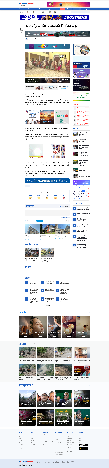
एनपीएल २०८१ (45, 435)
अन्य (53, 9)
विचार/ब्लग (21, 437)
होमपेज (20, 9)
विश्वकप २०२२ (69, 450)
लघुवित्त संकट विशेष (70, 437)
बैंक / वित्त (32, 440)
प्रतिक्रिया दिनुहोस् (65, 217)
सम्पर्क (80, 442)
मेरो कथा (56, 449)
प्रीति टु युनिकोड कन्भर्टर (59, 452)
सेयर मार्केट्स (69, 9)
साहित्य (20, 438)
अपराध (30, 12)
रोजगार (32, 438)
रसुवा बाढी (23, 12)
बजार (32, 435)
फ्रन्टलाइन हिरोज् (57, 451)
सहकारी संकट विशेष (70, 435)
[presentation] (66, 221)
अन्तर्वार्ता (20, 440)
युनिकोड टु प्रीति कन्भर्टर (59, 454)
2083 (57, 447)
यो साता (35, 344)
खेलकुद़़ (20, 442)
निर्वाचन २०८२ (69, 446)
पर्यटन (32, 437)
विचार (45, 9)
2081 (57, 439)
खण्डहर (57, 12)
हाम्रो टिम (80, 435)
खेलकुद (48, 9)
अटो (31, 442)
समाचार (24, 9)
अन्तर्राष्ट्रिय (20, 448)
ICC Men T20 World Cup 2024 (47, 437)
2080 (57, 437)
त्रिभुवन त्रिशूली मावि (37, 12)
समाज (20, 435)
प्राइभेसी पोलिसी (81, 440)
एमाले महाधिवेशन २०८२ (71, 448)
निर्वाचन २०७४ (69, 440)
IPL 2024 (44, 440)
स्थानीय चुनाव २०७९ (70, 442)
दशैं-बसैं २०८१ (69, 451)
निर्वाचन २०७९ (69, 444)
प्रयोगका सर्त (81, 437)
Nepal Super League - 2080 (47, 445)
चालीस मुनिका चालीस (58, 442)
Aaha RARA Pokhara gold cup (48, 442)
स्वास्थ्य (76, 9)
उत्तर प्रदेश (27, 185)
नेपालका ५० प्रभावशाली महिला (59, 435)
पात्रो (63, 9)
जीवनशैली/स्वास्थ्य (22, 444)
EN (80, 9)
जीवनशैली (34, 9)
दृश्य (52, 12)
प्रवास (20, 446)
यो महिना (40, 344)
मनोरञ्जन (40, 9)
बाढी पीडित (46, 12)
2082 (57, 440)
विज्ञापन (80, 438)
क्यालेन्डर (76, 181)
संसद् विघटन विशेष (70, 438)
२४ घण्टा (30, 344)
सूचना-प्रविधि (33, 444)
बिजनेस (29, 9)
